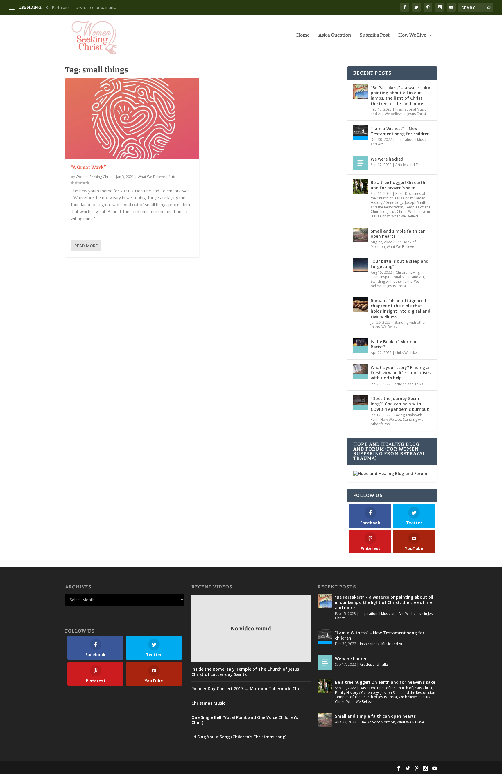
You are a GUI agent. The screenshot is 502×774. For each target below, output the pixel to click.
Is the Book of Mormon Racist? (394, 344)
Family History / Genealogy (398, 200)
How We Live (412, 35)
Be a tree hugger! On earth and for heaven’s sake (398, 185)
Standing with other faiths (391, 281)
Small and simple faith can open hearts (398, 233)
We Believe (390, 326)
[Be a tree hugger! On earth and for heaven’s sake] (360, 186)
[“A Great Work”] (132, 118)
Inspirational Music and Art (398, 142)
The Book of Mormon (377, 722)
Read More (86, 246)
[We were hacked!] (360, 163)
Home (303, 35)
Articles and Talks (409, 164)
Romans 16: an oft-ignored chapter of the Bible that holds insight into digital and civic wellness (400, 308)
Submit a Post (375, 35)
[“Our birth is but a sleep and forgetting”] (360, 265)
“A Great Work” (88, 167)
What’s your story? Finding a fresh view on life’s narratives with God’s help (401, 373)
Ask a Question (334, 35)
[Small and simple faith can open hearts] (360, 235)
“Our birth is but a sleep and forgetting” (400, 263)
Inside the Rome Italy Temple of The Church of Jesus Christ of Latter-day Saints (245, 672)
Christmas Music (208, 703)
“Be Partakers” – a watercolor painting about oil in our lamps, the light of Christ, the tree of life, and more (401, 95)
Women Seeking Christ (94, 176)
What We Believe (151, 176)
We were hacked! (387, 159)
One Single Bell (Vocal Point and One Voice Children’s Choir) (244, 720)
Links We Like (406, 352)
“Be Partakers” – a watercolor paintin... (80, 7)
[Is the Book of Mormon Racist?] (360, 345)
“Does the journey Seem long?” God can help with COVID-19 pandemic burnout (400, 404)
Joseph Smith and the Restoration (398, 205)
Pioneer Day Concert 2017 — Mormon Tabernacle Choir (247, 688)
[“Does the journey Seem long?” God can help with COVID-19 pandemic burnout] (360, 402)
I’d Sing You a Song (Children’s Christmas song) (238, 736)
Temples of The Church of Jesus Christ (401, 209)
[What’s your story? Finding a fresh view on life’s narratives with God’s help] (360, 371)
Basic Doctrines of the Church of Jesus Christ (398, 196)
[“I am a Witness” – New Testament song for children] (360, 132)
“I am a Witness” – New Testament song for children (400, 131)
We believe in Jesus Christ (405, 113)
